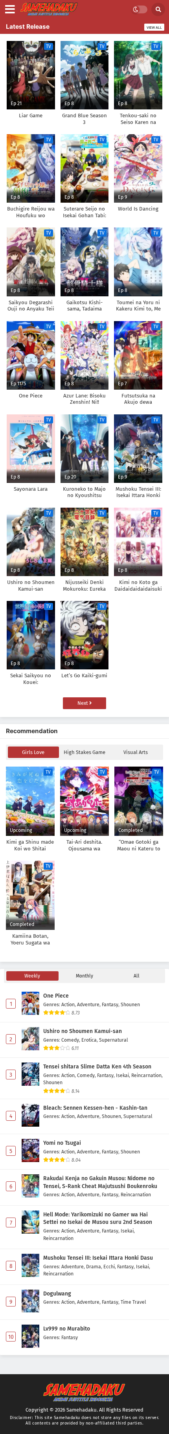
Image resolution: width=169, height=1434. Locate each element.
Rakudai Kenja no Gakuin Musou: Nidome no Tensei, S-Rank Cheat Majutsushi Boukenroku (100, 1182)
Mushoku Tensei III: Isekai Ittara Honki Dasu (98, 1258)
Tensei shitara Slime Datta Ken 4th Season (97, 1066)
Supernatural (113, 1040)
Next (83, 703)
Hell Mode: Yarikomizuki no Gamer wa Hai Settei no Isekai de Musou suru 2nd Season (97, 1218)
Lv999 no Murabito (66, 1328)
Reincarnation (146, 1075)
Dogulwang (57, 1293)
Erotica (89, 1040)
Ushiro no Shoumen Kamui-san (82, 1031)
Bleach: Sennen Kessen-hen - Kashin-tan (95, 1108)
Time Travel (133, 1302)
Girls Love (33, 752)
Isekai (122, 1075)
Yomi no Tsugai (62, 1143)
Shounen (130, 1004)
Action (68, 1004)
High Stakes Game (84, 752)
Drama (93, 1267)
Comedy (70, 1040)
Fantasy (110, 1004)
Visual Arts (135, 752)
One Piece (56, 995)
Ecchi (109, 1267)
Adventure (88, 1004)
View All (154, 28)
